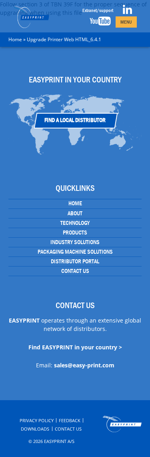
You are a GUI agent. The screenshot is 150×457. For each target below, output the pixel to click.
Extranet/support (97, 10)
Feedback (69, 420)
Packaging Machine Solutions (75, 252)
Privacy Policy (37, 420)
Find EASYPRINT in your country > (75, 347)
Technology (75, 223)
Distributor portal (75, 261)
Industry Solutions (75, 242)
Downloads (35, 429)
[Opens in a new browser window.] (127, 12)
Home (15, 39)
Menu (126, 22)
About (75, 213)
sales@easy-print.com (84, 365)
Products (75, 232)
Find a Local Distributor (75, 120)
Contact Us (75, 271)
